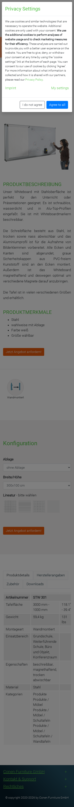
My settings (60, 88)
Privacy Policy (34, 79)
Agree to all (57, 105)
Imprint (10, 88)
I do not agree (32, 105)
